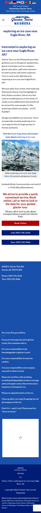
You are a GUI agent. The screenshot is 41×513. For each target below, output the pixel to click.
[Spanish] (30, 2)
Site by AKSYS (20, 470)
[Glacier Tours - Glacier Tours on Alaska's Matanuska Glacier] (22, 20)
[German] (15, 2)
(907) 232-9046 (13, 279)
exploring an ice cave (25, 137)
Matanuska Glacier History (17, 503)
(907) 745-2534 (15, 276)
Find (10, 481)
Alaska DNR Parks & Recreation (12, 501)
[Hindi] (18, 2)
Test (20, 477)
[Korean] (22, 2)
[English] (11, 2)
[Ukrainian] (34, 2)
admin (20, 468)
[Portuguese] (26, 2)
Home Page (16, 133)
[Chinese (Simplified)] (7, 2)
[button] (3, 20)
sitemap (20, 473)
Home (4, 481)
